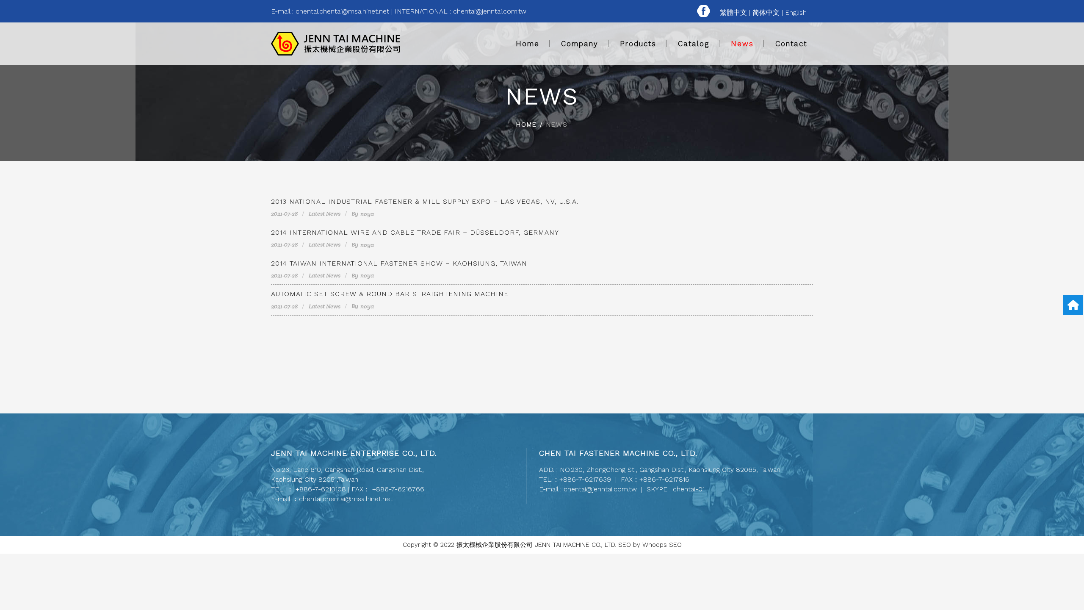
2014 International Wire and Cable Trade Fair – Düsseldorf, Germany (415, 232)
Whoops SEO (662, 545)
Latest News (324, 213)
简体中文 (766, 12)
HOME (526, 124)
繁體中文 (733, 12)
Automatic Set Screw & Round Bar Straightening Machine (390, 294)
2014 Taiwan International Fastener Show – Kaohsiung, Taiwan (399, 263)
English (796, 12)
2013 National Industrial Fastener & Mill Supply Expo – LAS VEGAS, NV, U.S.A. (424, 201)
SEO (624, 545)
